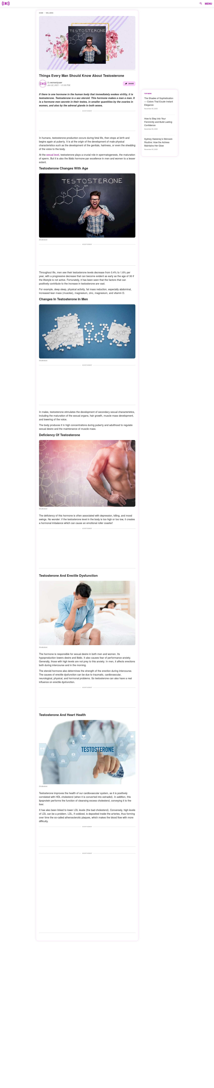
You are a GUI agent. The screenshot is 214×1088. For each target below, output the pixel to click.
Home (41, 13)
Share (131, 84)
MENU (208, 3)
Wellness (49, 13)
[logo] (5, 3)
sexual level (52, 154)
